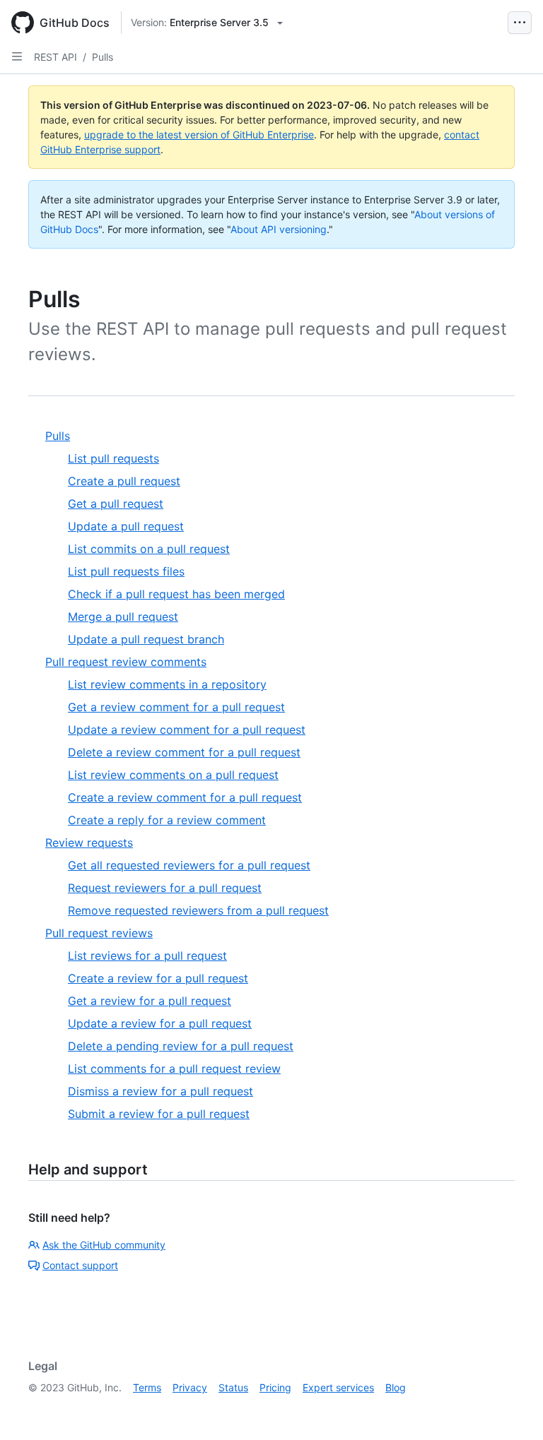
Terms (147, 1387)
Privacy (190, 1387)
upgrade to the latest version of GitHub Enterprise (199, 135)
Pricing (275, 1387)
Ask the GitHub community (103, 1245)
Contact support (80, 1265)
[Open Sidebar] (17, 56)
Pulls (102, 57)
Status (233, 1387)
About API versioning (278, 229)
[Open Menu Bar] (520, 22)
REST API (55, 57)
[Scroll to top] (512, 1409)
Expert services (338, 1387)
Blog (395, 1387)
